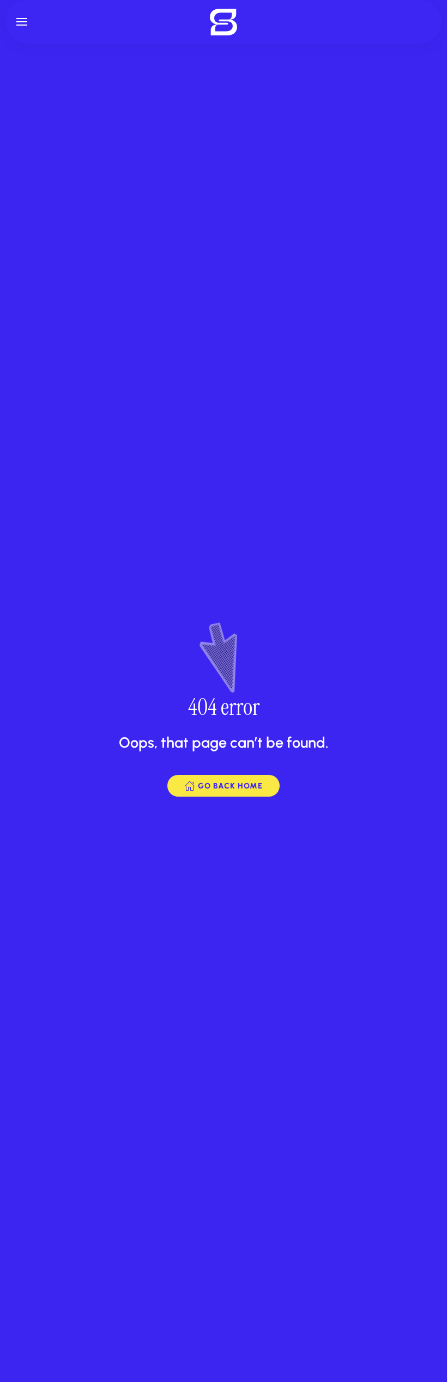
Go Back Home (230, 786)
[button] (21, 22)
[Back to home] (223, 22)
